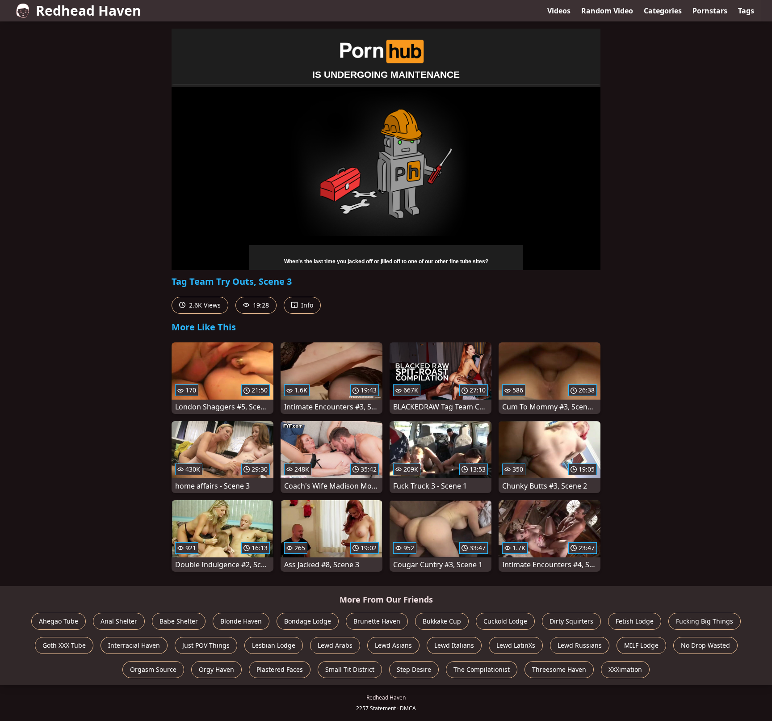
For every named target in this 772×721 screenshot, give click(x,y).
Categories (663, 11)
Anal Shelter (119, 621)
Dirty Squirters (571, 621)
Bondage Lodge (307, 621)
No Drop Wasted (705, 645)
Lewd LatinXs (515, 645)
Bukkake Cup (442, 621)
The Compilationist (481, 669)
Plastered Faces (279, 669)
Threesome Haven (559, 669)
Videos (559, 11)
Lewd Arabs (335, 645)
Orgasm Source (153, 669)
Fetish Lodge (635, 621)
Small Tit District (349, 669)
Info (306, 305)
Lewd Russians (580, 645)
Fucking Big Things (704, 621)
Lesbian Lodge (273, 645)
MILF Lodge (641, 645)
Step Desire (414, 669)
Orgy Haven (216, 669)
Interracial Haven (134, 645)
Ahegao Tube (58, 621)
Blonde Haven (241, 621)
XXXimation (625, 669)
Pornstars (709, 11)
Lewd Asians (393, 645)
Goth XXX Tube (64, 645)
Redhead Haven (88, 10)
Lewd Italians (454, 645)
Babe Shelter (178, 621)
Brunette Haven (376, 621)
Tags (746, 11)
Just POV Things (206, 645)
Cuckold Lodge (505, 621)
